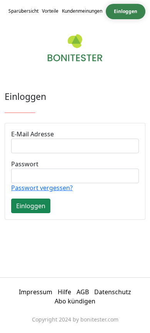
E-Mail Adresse (32, 134)
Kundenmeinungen (82, 11)
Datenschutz (112, 292)
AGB (83, 292)
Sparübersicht (23, 11)
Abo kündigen (75, 301)
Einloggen (125, 11)
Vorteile (50, 11)
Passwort (24, 164)
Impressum (35, 292)
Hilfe (64, 292)
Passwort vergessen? (42, 188)
